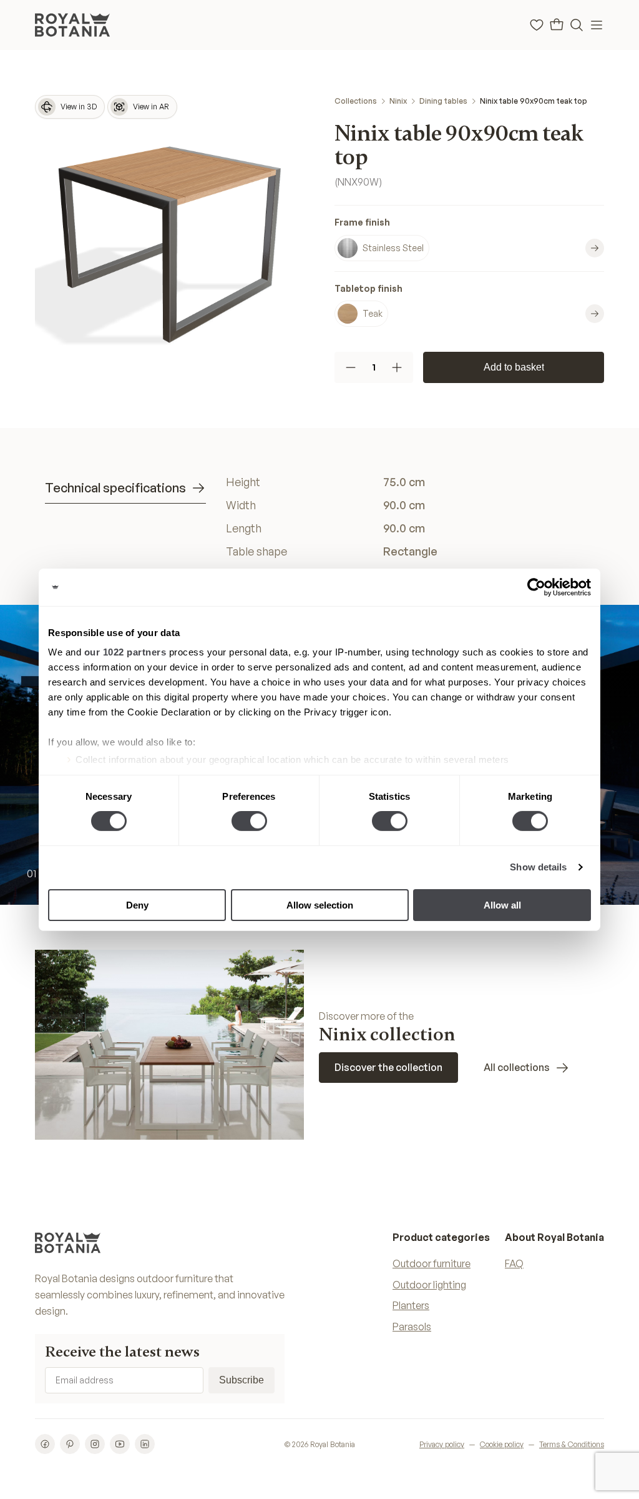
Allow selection (319, 905)
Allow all (502, 905)
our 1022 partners (125, 652)
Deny (137, 905)
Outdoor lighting (429, 1284)
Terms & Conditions (571, 1444)
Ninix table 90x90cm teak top (533, 101)
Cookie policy (502, 1444)
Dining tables (443, 101)
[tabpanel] (410, 516)
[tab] (125, 488)
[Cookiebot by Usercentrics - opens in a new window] (536, 586)
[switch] (249, 821)
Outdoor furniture (432, 1263)
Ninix (398, 101)
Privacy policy (441, 1444)
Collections (355, 101)
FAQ (514, 1263)
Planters (411, 1305)
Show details (538, 867)
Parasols (412, 1326)
